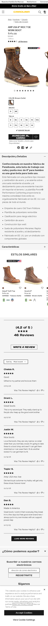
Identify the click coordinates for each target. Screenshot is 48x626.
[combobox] (16, 362)
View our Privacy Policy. (22, 604)
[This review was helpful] (37, 390)
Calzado (25, 19)
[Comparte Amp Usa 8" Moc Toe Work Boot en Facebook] (23, 147)
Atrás (9, 19)
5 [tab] (25, 90)
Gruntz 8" (28, 291)
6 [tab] (28, 90)
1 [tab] (14, 90)
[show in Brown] (25, 288)
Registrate (24, 575)
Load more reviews (24, 539)
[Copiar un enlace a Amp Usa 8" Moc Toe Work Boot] (31, 147)
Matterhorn (31, 2)
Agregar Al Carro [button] (20, 136)
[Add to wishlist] (20, 288)
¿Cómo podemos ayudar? (20, 551)
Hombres (16, 19)
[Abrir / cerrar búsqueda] (39, 12)
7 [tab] (30, 90)
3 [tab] (20, 90)
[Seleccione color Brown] (11, 102)
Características (10, 246)
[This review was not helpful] (42, 390)
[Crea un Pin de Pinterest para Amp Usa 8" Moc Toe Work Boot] (18, 147)
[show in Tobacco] (3, 288)
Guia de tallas (24, 130)
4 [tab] (22, 90)
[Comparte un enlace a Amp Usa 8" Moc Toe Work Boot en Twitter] (27, 147)
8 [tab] (33, 90)
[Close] (44, 589)
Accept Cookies (24, 612)
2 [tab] (17, 90)
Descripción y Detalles (14, 156)
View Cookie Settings (24, 620)
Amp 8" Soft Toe (8, 291)
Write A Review (24, 347)
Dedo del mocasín (21, 22)
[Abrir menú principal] (3, 12)
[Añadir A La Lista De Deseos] (36, 137)
